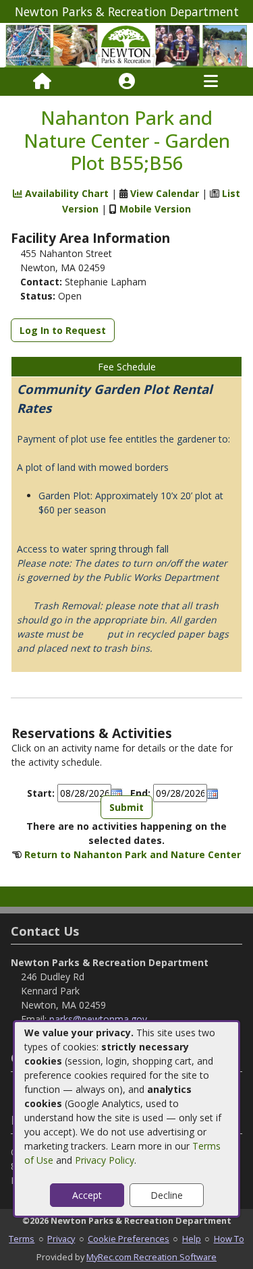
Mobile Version (155, 208)
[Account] (127, 81)
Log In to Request (63, 330)
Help (191, 1239)
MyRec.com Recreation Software (151, 1257)
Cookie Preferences (128, 1239)
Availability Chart (65, 193)
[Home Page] (42, 81)
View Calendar (164, 193)
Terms (21, 1239)
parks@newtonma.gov (98, 1019)
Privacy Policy (104, 1160)
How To (229, 1239)
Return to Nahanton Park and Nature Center (132, 854)
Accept (87, 1195)
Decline (166, 1195)
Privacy (61, 1239)
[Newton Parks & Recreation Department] (126, 44)
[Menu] (211, 81)
